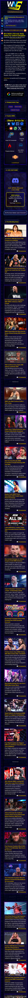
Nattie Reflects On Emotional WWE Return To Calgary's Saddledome (15, 714)
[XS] (11, 30)
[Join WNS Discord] (15, 181)
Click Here (7, 78)
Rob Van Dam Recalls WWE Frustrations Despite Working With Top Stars (15, 462)
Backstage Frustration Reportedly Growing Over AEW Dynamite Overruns (15, 620)
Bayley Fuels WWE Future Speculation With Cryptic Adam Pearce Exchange (14, 496)
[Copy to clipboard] (9, 124)
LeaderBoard (15, 162)
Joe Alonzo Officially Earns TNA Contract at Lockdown (14, 239)
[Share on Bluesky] (13, 124)
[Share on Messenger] (22, 124)
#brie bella (18, 107)
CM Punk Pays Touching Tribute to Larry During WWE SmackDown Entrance (15, 979)
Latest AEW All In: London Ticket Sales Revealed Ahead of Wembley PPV (15, 529)
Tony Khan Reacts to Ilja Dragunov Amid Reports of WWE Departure (15, 917)
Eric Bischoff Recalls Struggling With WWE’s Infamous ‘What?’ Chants (14, 301)
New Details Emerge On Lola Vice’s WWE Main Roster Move (15, 684)
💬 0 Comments (21, 251)
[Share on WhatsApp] (15, 128)
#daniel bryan (15, 110)
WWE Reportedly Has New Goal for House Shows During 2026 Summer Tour (15, 333)
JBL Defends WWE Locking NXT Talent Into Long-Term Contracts (14, 782)
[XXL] (21, 30)
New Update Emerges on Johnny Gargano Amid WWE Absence (14, 559)
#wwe (11, 107)
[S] (13, 30)
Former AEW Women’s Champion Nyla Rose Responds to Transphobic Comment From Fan (14, 947)
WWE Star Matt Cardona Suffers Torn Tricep (14, 402)
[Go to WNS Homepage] (15, 6)
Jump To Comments (10, 140)
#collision (18, 203)
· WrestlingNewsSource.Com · (15, 11)
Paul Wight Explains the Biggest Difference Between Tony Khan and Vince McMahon (15, 744)
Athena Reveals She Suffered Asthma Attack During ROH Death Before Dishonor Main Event (15, 814)
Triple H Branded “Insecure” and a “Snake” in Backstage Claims (15, 589)
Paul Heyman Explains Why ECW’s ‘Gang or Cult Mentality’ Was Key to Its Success (15, 848)
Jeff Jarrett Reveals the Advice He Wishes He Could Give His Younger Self (15, 270)
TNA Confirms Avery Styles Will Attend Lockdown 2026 (14, 365)
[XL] (19, 30)
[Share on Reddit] (11, 128)
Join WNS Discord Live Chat (15, 189)
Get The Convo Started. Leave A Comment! (15, 212)
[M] (15, 30)
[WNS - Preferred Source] (15, 94)
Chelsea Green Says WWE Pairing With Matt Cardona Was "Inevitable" (15, 652)
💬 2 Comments (21, 960)
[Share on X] (20, 128)
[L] (17, 30)
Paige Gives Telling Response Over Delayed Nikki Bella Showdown (15, 430)
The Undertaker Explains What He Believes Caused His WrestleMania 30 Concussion (15, 879)
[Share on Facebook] (17, 124)
